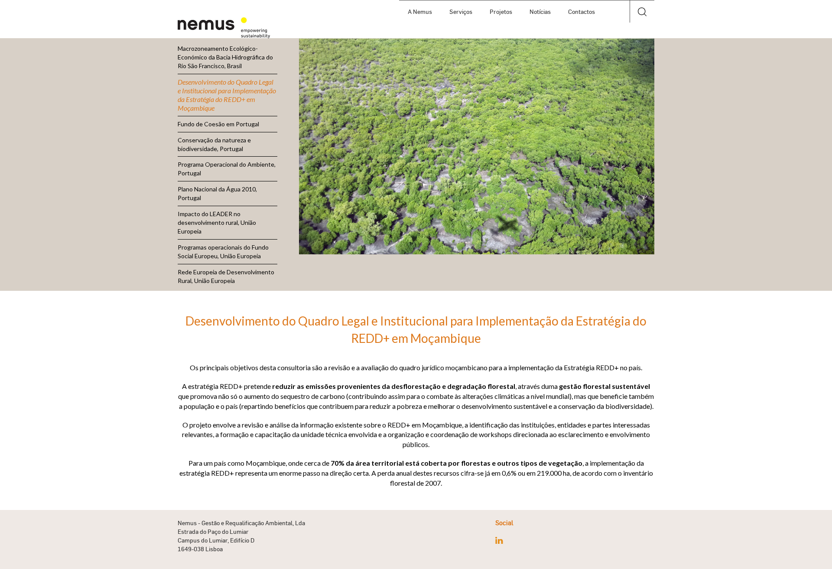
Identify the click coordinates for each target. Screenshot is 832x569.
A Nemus (420, 11)
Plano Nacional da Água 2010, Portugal (217, 193)
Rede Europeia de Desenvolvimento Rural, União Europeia (226, 276)
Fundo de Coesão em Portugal (218, 124)
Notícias (540, 11)
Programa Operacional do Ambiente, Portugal (227, 169)
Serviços (460, 11)
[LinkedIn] (499, 540)
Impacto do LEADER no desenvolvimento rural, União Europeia (217, 222)
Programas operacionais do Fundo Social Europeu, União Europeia (223, 251)
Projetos (501, 11)
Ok (642, 34)
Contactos (581, 11)
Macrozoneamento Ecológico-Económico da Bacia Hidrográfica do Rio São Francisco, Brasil (225, 57)
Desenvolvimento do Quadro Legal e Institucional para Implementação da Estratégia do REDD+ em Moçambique (227, 95)
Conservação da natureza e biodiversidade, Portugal (214, 144)
